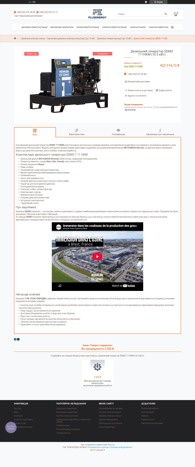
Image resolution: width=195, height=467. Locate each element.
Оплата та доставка (23, 419)
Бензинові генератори (62, 27)
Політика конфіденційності (121, 447)
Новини (144, 416)
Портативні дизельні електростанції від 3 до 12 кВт (71, 38)
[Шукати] (165, 14)
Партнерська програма (152, 423)
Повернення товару (23, 427)
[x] (18, 340)
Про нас (17, 408)
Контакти (18, 416)
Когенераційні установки (68, 429)
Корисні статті (148, 419)
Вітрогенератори (107, 427)
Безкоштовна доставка (139, 81)
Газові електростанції (87, 27)
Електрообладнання (108, 419)
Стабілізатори (63, 425)
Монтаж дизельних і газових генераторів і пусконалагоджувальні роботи (97, 383)
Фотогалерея (147, 412)
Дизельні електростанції (35, 27)
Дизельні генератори (66, 408)
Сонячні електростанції (114, 27)
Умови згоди (20, 423)
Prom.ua (111, 445)
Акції (16, 412)
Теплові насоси (63, 433)
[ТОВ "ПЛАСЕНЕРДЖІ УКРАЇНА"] (97, 14)
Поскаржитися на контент (98, 447)
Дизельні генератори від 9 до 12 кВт (114, 38)
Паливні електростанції (110, 416)
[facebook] (15, 340)
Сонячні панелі (138, 27)
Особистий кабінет (150, 408)
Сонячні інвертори (158, 27)
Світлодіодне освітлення (110, 423)
